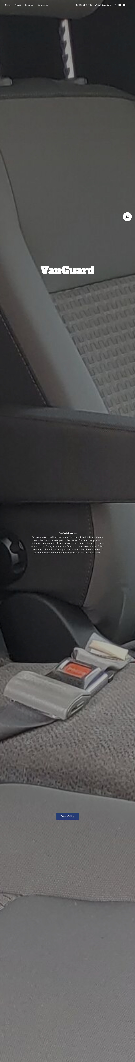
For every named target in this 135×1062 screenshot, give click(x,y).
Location (29, 5)
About (18, 5)
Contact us (43, 5)
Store (8, 5)
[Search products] (127, 216)
